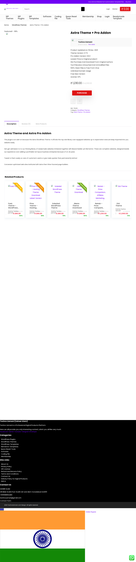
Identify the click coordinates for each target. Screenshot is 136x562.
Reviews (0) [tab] (26, 124)
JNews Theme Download (77, 205)
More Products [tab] (41, 124)
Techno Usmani (85, 42)
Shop (99, 16)
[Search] (83, 9)
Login (107, 16)
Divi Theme (119, 204)
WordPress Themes (19, 25)
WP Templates (34, 17)
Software (47, 16)
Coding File (58, 17)
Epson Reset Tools (71, 17)
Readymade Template (118, 17)
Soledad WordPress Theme (56, 205)
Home (6, 25)
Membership (88, 16)
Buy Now (128, 2)
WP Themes (9, 17)
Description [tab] (11, 124)
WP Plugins (21, 17)
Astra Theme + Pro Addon (82, 112)
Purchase (82, 93)
